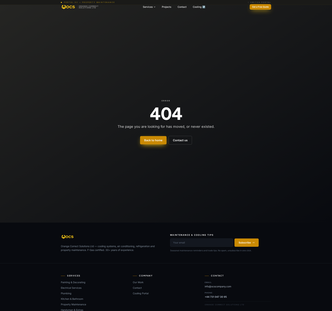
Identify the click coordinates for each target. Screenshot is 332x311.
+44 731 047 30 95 (216, 296)
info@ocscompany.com (218, 286)
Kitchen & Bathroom (72, 298)
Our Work (138, 282)
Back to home (153, 140)
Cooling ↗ (199, 6)
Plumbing (66, 293)
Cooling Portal (141, 293)
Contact (182, 6)
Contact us (180, 140)
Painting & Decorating (73, 282)
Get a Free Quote (260, 7)
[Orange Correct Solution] (68, 237)
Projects (166, 6)
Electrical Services (71, 287)
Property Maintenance (73, 304)
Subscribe (245, 242)
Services (148, 6)
